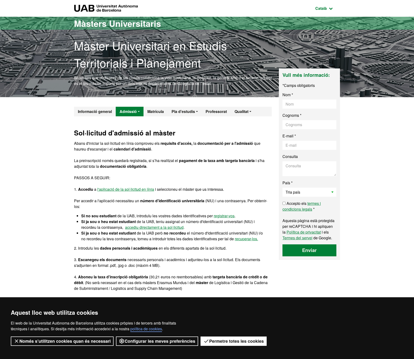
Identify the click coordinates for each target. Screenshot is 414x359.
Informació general (95, 111)
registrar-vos (224, 216)
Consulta (290, 156)
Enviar (309, 250)
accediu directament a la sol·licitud (154, 227)
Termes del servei (297, 238)
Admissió (128, 111)
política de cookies (146, 328)
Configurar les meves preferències (160, 341)
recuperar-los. (246, 238)
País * (287, 182)
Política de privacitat (304, 232)
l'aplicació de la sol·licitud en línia (125, 189)
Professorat (216, 111)
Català (327, 8)
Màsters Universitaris (117, 23)
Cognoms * (291, 115)
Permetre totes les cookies (236, 341)
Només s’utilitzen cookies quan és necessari (65, 341)
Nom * (287, 94)
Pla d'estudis (183, 111)
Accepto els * (301, 206)
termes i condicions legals (301, 206)
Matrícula (155, 111)
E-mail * (289, 136)
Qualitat (241, 111)
